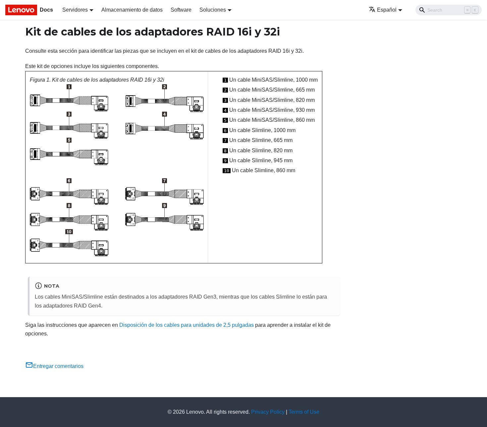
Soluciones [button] (212, 10)
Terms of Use (304, 412)
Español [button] (387, 10)
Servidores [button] (75, 10)
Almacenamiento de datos (132, 10)
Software (181, 10)
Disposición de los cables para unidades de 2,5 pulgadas (186, 325)
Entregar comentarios (58, 366)
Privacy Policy (268, 412)
